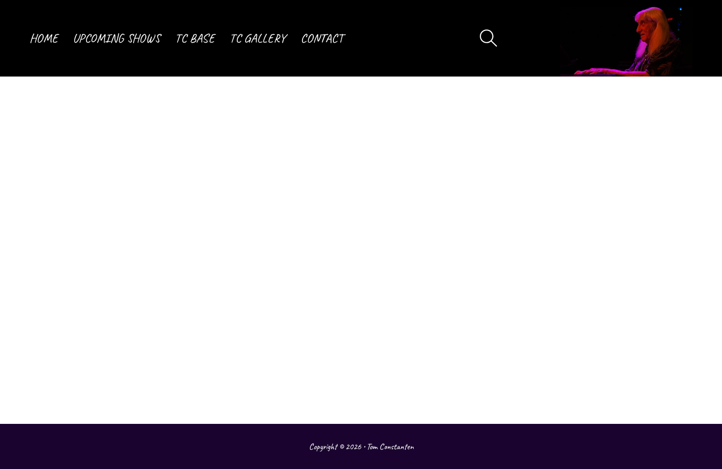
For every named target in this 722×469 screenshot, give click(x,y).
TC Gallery (257, 38)
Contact (322, 38)
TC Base (195, 38)
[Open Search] (488, 38)
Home (43, 38)
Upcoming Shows (116, 38)
